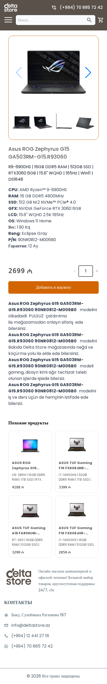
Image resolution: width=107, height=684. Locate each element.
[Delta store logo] (10, 7)
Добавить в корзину (53, 287)
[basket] (101, 20)
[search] (89, 20)
